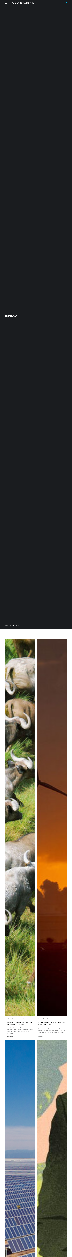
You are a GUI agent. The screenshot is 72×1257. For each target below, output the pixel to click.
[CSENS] (23, 3)
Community (15, 1018)
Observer (8, 625)
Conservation (22, 1018)
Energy (51, 1018)
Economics (46, 1018)
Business (16, 625)
